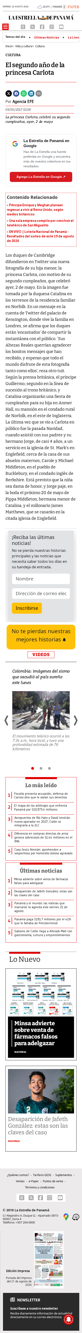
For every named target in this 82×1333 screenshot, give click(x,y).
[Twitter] (8, 93)
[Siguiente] (75, 720)
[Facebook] (42, 26)
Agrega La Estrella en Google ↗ (41, 177)
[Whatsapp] (23, 93)
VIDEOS (41, 654)
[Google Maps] (66, 1217)
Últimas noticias (41, 871)
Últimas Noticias (46, 37)
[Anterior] (6, 720)
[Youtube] (61, 26)
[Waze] (75, 1217)
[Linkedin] (31, 93)
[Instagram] (52, 26)
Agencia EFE (23, 101)
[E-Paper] (70, 6)
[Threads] (23, 26)
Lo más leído (41, 785)
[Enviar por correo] (39, 93)
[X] (33, 26)
